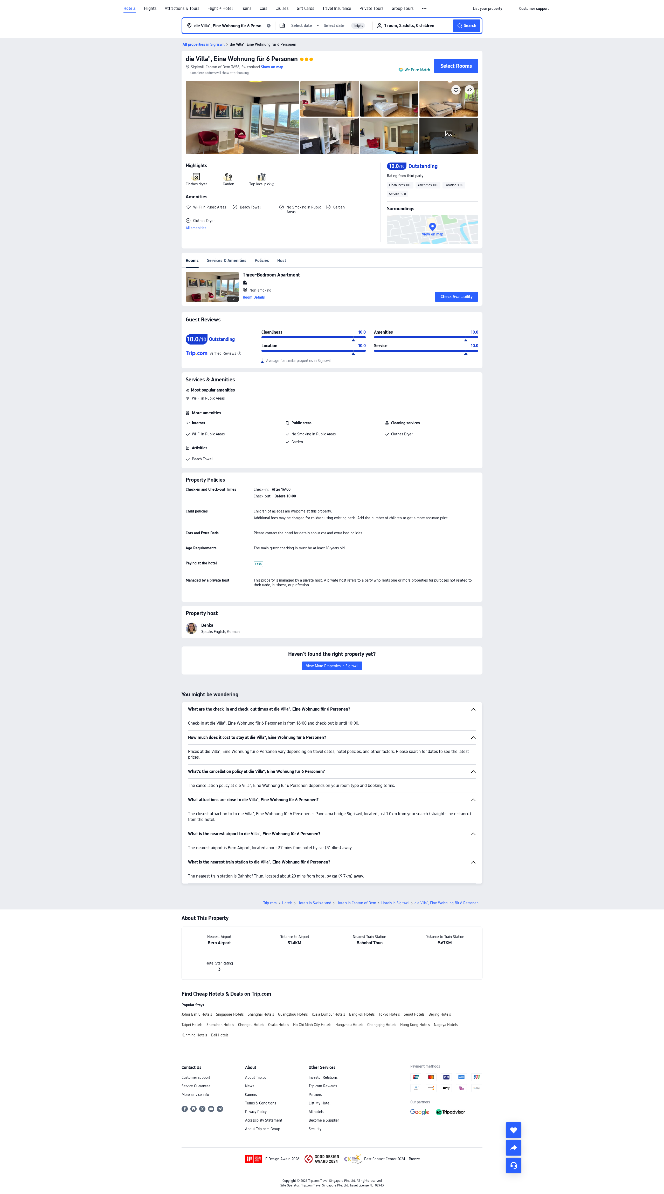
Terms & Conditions (260, 1103)
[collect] (513, 1130)
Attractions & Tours (182, 8)
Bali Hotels (219, 1035)
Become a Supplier (324, 1120)
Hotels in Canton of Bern (356, 903)
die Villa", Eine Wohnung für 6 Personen (242, 59)
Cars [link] (263, 8)
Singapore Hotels (230, 1014)
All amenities (196, 228)
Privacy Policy (256, 1112)
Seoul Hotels (414, 1014)
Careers (251, 1094)
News (249, 1086)
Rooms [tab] (192, 260)
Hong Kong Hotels (415, 1025)
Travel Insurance (336, 8)
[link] (487, 8)
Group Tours (402, 8)
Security (315, 1129)
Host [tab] (281, 260)
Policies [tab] (262, 260)
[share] (513, 1148)
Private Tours (371, 8)
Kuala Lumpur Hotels (328, 1014)
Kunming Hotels (194, 1035)
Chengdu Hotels (251, 1025)
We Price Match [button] (417, 70)
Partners (315, 1094)
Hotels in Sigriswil (395, 903)
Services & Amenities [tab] (226, 260)
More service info (195, 1094)
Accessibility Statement (263, 1120)
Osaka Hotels (278, 1025)
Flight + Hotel (220, 8)
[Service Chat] (513, 1165)
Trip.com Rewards (323, 1086)
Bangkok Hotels (362, 1014)
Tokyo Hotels (389, 1014)
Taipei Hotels (192, 1025)
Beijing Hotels (439, 1014)
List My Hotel (319, 1103)
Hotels (129, 8)
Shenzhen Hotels (220, 1025)
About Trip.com (257, 1077)
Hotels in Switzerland (314, 903)
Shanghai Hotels (261, 1014)
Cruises (281, 8)
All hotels (316, 1112)
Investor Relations (323, 1077)
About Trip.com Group (262, 1129)
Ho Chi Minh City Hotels (312, 1025)
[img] (242, 117)
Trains (246, 8)
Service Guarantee (196, 1086)
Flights (150, 8)
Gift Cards (305, 8)
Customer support (196, 1077)
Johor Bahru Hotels (197, 1014)
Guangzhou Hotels (293, 1014)
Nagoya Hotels (446, 1025)
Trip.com (270, 903)
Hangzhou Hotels (349, 1025)
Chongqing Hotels (381, 1025)
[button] (424, 8)
